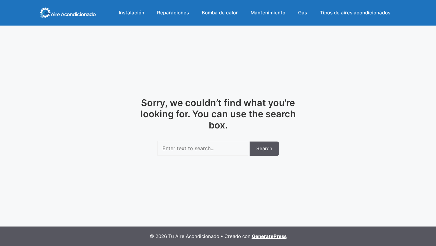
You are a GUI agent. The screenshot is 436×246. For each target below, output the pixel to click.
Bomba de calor (220, 13)
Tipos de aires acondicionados (355, 13)
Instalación (131, 13)
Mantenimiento (268, 13)
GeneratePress (269, 236)
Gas (302, 13)
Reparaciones (173, 13)
